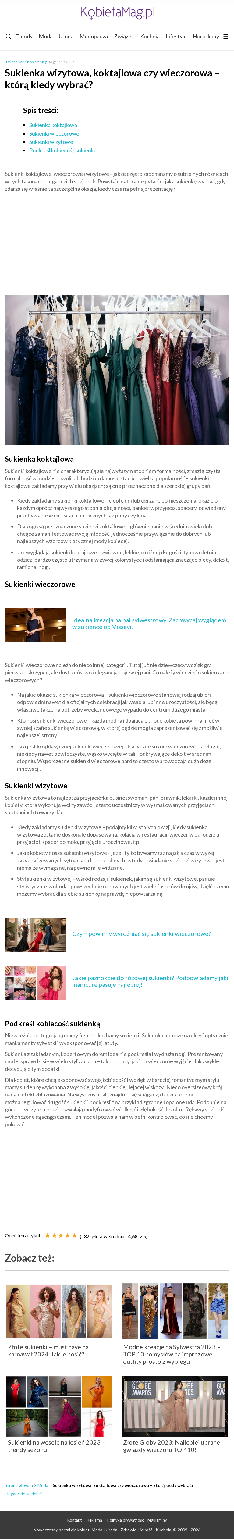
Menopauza (94, 36)
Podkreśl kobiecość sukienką (63, 150)
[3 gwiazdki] (61, 1235)
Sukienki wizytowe (51, 141)
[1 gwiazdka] (47, 1235)
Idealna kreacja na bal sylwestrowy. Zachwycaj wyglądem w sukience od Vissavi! (149, 623)
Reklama (94, 1520)
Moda (46, 36)
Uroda (66, 36)
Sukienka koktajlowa (53, 125)
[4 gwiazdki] (68, 1235)
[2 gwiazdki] (54, 1235)
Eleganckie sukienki (23, 1493)
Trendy (24, 36)
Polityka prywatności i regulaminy (137, 1520)
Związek (124, 36)
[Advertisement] (117, 241)
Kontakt (74, 1520)
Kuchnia (150, 36)
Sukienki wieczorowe (54, 133)
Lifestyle (176, 36)
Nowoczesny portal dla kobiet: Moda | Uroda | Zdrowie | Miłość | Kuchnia (102, 1529)
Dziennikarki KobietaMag (26, 61)
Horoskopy (206, 36)
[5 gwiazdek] (74, 1235)
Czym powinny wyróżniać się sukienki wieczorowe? (141, 933)
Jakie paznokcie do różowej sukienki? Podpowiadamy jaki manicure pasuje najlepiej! (150, 981)
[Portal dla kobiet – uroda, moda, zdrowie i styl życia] (117, 13)
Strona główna (19, 1485)
